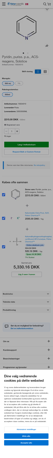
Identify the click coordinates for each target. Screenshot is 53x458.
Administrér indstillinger (26, 429)
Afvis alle (26, 436)
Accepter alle (26, 443)
